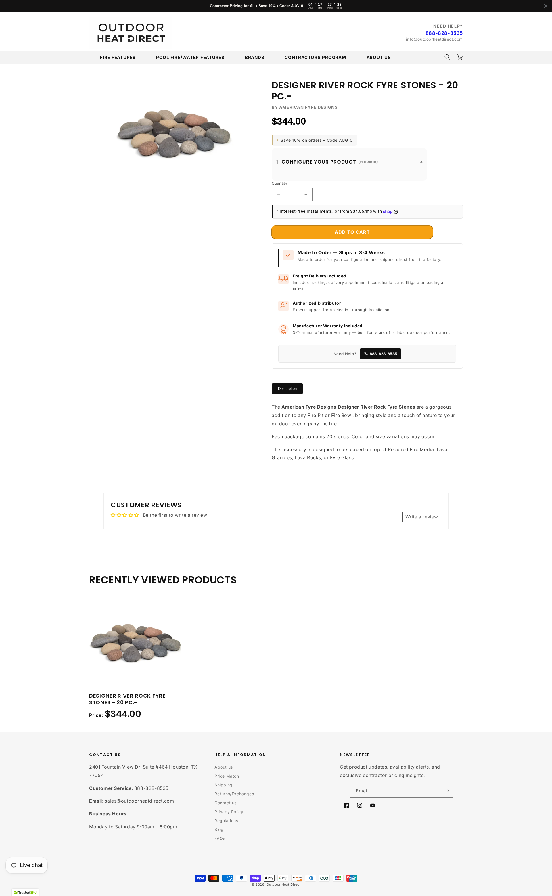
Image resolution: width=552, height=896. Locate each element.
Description (287, 388)
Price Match (226, 776)
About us (223, 767)
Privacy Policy (228, 811)
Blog (218, 829)
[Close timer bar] (545, 6)
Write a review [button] (421, 517)
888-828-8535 (444, 33)
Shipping (223, 784)
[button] (447, 57)
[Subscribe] (446, 791)
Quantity (279, 183)
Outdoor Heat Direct (283, 884)
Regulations (226, 820)
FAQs (219, 838)
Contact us (225, 802)
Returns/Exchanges (234, 793)
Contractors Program (315, 57)
